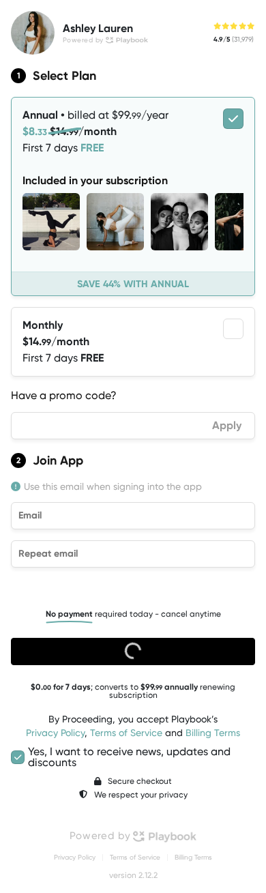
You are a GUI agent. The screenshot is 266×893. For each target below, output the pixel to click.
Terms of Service (126, 732)
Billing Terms (213, 732)
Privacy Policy (55, 732)
